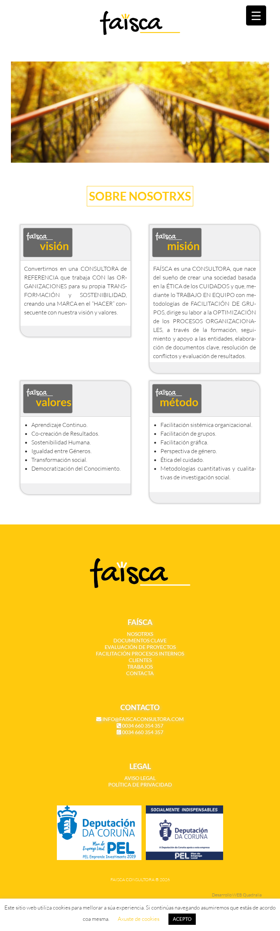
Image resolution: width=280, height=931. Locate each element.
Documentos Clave (140, 640)
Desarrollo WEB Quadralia (237, 895)
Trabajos (140, 666)
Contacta (140, 673)
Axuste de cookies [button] (138, 918)
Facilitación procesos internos (140, 653)
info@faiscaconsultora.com (142, 719)
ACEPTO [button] (182, 919)
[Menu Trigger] (256, 15)
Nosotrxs (140, 634)
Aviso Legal (140, 778)
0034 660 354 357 (142, 725)
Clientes (140, 660)
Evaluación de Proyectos (140, 647)
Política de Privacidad (140, 784)
